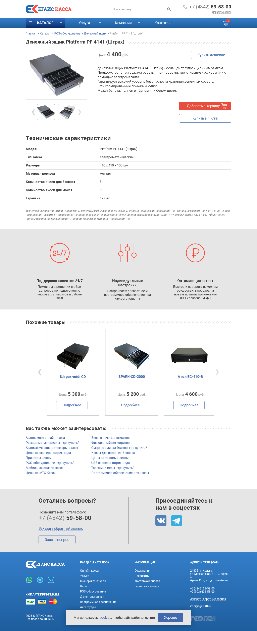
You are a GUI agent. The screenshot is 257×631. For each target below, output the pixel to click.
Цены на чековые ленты (110, 458)
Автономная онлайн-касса (45, 438)
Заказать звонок (221, 12)
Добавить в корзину (203, 106)
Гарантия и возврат (148, 586)
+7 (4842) (210, 7)
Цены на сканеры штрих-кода (48, 453)
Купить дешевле (211, 55)
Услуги (84, 575)
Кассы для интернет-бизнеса (113, 453)
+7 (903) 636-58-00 (202, 591)
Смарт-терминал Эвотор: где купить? (119, 448)
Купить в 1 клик (205, 118)
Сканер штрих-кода (93, 581)
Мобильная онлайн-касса (44, 468)
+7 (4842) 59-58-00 (202, 588)
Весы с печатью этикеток (110, 438)
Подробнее (68, 405)
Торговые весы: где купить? (112, 468)
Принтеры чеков (38, 458)
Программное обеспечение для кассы (120, 473)
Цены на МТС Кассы (41, 473)
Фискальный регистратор (110, 443)
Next (79, 112)
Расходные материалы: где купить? (52, 443)
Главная (31, 33)
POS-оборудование (67, 33)
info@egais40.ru (200, 606)
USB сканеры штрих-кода (110, 463)
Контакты (162, 23)
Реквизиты (142, 575)
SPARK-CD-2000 (128, 376)
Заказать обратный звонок (61, 528)
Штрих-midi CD (69, 376)
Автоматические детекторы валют (52, 448)
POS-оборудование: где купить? (50, 463)
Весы (83, 586)
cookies (105, 618)
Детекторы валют (92, 596)
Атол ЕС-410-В (186, 376)
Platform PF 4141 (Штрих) (126, 33)
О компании (142, 570)
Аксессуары (88, 607)
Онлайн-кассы (89, 570)
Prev (33, 112)
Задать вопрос (57, 540)
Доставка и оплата (147, 581)
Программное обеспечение (98, 602)
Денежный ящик (95, 33)
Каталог (45, 33)
